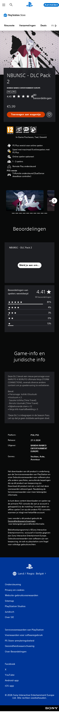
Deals (43, 25)
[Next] (54, 200)
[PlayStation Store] (15, 15)
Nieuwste (9, 25)
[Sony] (51, 710)
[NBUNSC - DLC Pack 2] (25, 200)
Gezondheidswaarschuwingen (21, 521)
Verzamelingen (27, 25)
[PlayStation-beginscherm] (29, 4)
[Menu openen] (3, 5)
